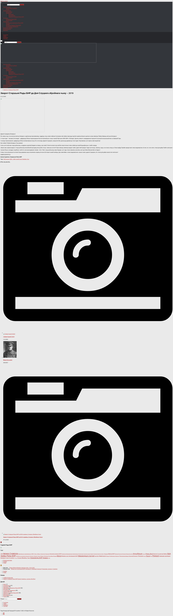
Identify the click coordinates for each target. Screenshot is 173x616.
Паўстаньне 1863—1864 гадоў (11, 159)
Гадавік (8, 24)
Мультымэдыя (6, 595)
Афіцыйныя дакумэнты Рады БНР (11, 588)
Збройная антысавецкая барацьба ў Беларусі (25, 556)
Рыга (151, 556)
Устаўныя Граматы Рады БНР (13, 25)
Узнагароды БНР (36, 558)
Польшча (140, 556)
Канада (35, 556)
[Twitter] (3, 613)
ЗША (169, 554)
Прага (144, 556)
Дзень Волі (149, 554)
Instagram (5, 37)
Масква (55, 556)
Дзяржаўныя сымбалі (11, 8)
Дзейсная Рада (7, 10)
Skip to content (4, 1)
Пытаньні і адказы (7, 27)
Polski (4, 562)
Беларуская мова (7, 560)
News (4, 584)
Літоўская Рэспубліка (48, 556)
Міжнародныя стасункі (86, 556)
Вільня (139, 554)
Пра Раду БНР (7, 7)
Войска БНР (111, 554)
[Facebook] (3, 614)
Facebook (5, 34)
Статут (7, 9)
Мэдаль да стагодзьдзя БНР (70, 556)
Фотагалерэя (12, 15)
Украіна (45, 558)
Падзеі (5, 596)
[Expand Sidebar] (1, 542)
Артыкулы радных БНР (55, 553)
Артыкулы (5, 586)
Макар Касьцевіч (7, 360)
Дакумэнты (6, 21)
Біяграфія (11, 14)
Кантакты (5, 30)
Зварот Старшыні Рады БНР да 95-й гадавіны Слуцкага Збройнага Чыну (23, 537)
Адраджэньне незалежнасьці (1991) (26, 553)
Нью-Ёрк (96, 556)
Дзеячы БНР (9, 20)
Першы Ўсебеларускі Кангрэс (112, 556)
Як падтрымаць (7, 29)
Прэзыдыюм (9, 12)
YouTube (5, 38)
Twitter (4, 36)
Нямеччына (102, 556)
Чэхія (49, 558)
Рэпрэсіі (155, 556)
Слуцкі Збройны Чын (24, 159)
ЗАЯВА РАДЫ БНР (8, 577)
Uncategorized (6, 585)
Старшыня (8, 13)
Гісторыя (5, 18)
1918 (2, 554)
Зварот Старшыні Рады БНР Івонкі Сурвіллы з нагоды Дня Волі (19, 579)
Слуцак (16, 558)
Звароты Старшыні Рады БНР (16, 16)
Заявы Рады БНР (8, 556)
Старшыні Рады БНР (11, 19)
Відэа (135, 554)
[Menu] (1, 2)
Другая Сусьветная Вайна (160, 554)
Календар (5, 594)
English (5, 561)
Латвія (39, 556)
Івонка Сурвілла (10, 553)
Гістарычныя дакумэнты (12, 26)
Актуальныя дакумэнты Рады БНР (14, 23)
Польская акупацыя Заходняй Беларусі (128, 556)
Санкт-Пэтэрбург (10, 558)
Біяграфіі (5, 589)
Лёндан (42, 556)
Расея (148, 556)
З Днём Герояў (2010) (8, 336)
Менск (59, 556)
